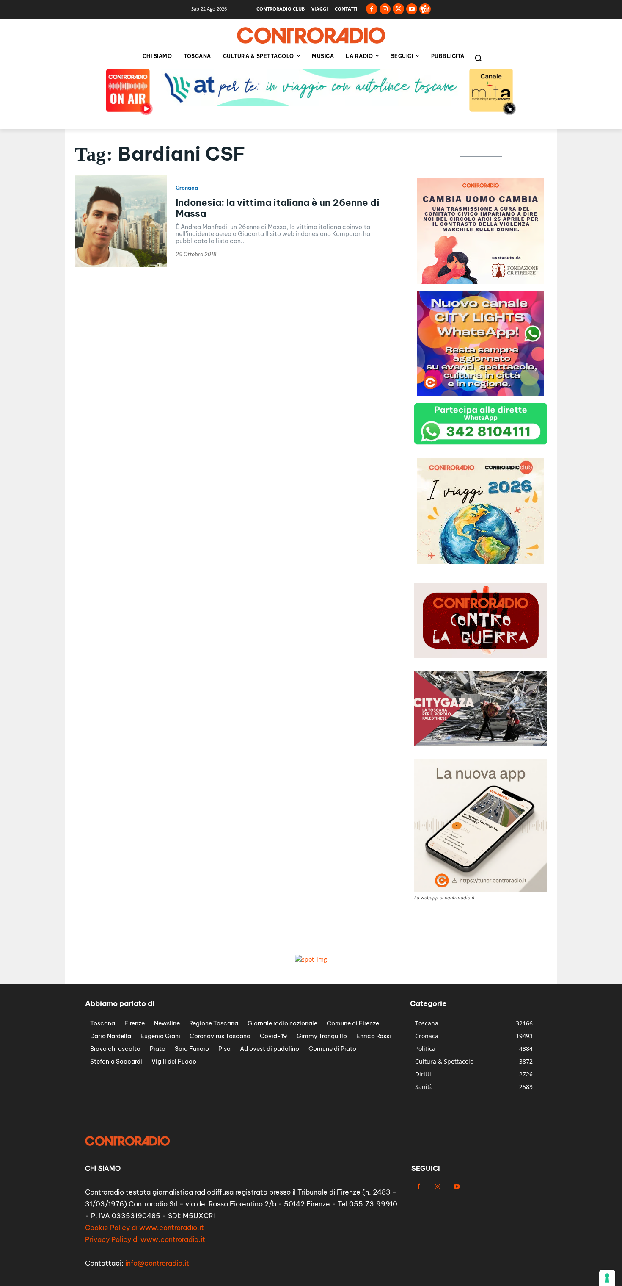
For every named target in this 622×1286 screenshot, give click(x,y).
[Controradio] (311, 35)
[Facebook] (371, 9)
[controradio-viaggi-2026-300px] (480, 282)
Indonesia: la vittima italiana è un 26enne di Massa (278, 208)
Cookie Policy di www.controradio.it (144, 1227)
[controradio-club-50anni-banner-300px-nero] (480, 394)
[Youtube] (412, 9)
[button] (478, 58)
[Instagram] (385, 9)
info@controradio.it (157, 1263)
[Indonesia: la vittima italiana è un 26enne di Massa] (121, 221)
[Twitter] (398, 9)
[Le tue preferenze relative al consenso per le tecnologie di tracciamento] (607, 1278)
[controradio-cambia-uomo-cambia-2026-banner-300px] (480, 561)
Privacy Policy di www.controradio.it (145, 1239)
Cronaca (187, 188)
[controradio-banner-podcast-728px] (311, 104)
